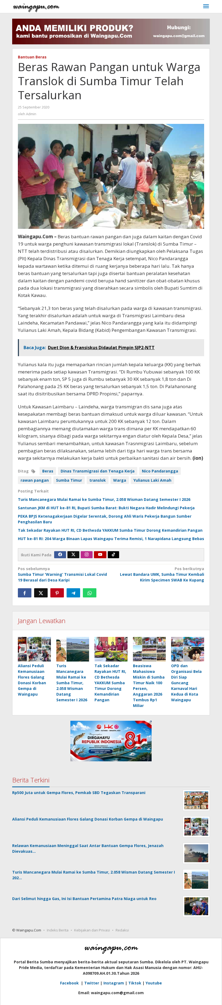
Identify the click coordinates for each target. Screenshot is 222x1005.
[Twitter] (73, 554)
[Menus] (206, 6)
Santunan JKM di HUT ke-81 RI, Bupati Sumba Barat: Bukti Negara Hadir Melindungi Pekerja (106, 507)
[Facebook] (60, 554)
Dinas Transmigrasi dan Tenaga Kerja (98, 471)
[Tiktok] (113, 554)
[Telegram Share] (73, 592)
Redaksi (122, 930)
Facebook (70, 983)
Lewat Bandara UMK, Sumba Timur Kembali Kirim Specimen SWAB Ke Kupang (162, 574)
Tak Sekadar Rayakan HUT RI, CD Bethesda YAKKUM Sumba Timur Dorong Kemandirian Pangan (110, 530)
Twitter (91, 983)
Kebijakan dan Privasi (92, 930)
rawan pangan (35, 480)
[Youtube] (100, 554)
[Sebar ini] (24, 592)
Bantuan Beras (32, 56)
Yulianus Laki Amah (152, 480)
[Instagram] (87, 554)
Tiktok (134, 983)
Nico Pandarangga (160, 471)
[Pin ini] (57, 592)
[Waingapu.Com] (36, 6)
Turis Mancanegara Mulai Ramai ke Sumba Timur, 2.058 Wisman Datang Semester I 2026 (104, 499)
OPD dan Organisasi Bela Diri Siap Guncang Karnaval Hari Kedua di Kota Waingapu (186, 682)
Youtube (154, 983)
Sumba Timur (69, 480)
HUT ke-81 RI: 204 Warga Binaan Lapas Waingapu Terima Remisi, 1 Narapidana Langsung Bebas (111, 538)
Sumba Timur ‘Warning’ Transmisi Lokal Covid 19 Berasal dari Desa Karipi (62, 574)
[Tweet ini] (41, 592)
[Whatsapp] (89, 592)
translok (97, 480)
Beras (47, 471)
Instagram (113, 983)
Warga (119, 480)
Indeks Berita (57, 930)
